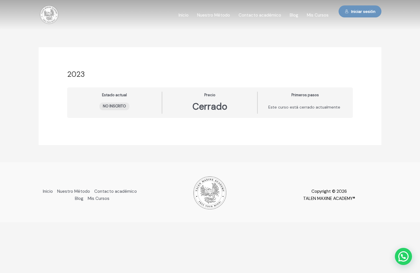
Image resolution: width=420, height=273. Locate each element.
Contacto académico (260, 15)
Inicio (184, 15)
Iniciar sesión (363, 11)
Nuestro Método (213, 15)
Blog (294, 15)
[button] (403, 256)
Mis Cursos (318, 15)
